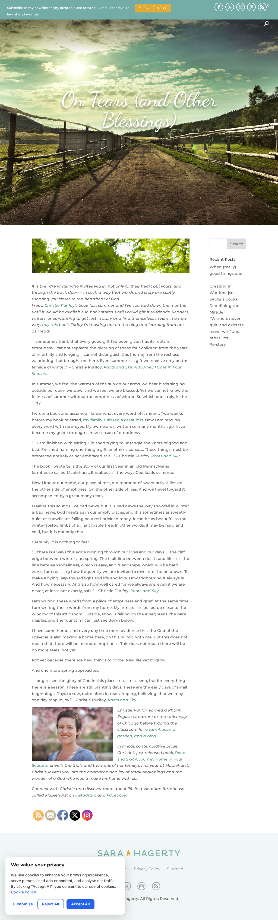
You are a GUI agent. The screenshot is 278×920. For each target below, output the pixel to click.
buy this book (55, 324)
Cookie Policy (23, 892)
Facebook (117, 795)
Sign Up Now (153, 7)
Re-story (218, 344)
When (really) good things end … (226, 273)
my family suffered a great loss (113, 419)
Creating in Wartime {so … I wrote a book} (224, 293)
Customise (23, 904)
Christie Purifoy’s (61, 305)
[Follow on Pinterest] (251, 7)
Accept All (80, 904)
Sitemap (175, 868)
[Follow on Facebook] (218, 7)
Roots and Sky (165, 456)
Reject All (50, 904)
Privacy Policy (147, 868)
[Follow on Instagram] (240, 7)
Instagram (85, 795)
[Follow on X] (229, 7)
